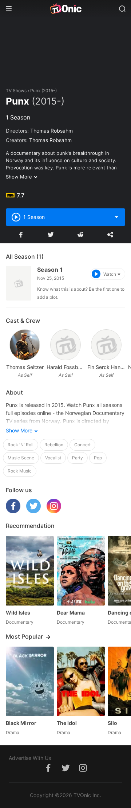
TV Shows (16, 90)
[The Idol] (81, 681)
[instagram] (54, 511)
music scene (21, 457)
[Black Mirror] (30, 681)
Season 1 (50, 269)
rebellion (53, 444)
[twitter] (33, 511)
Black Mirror (21, 723)
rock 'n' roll (20, 444)
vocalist (53, 457)
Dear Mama (71, 612)
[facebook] (13, 511)
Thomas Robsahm (51, 131)
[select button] (116, 217)
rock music (20, 471)
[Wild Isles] (30, 570)
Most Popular (24, 636)
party (77, 457)
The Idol (67, 723)
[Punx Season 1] (18, 283)
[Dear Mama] (81, 570)
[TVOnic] (65, 8)
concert (82, 444)
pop (98, 457)
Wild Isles (18, 612)
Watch (109, 274)
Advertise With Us (30, 758)
